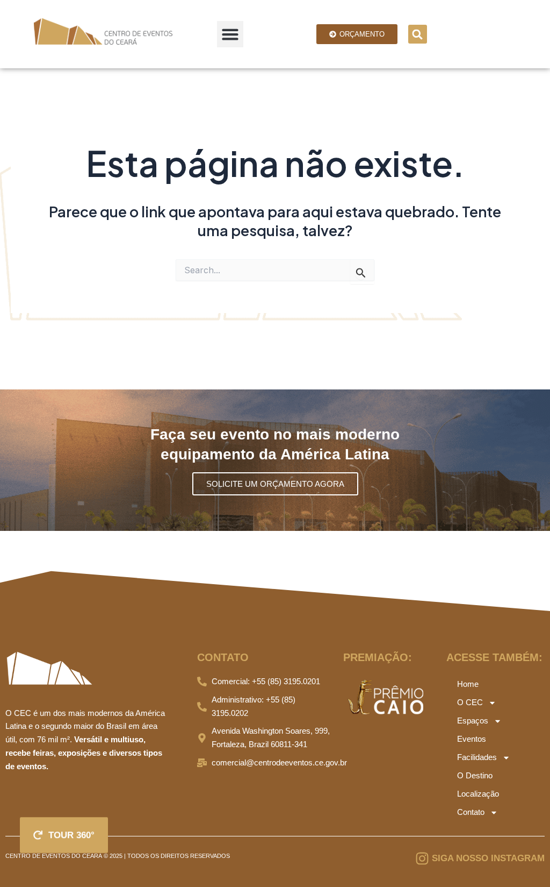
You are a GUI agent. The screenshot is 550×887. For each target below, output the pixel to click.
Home (468, 684)
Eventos (471, 738)
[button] (230, 34)
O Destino (475, 775)
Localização (478, 793)
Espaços (472, 720)
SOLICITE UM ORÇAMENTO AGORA (275, 483)
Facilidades (477, 757)
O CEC (470, 702)
